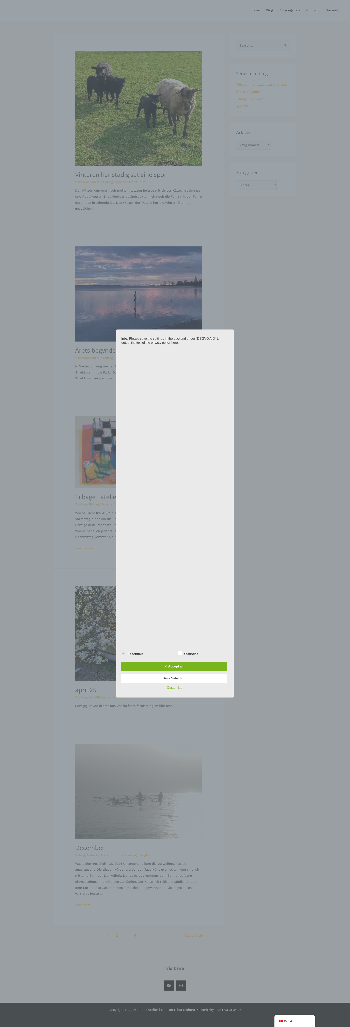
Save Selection (174, 678)
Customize (174, 687)
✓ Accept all (174, 666)
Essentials (135, 654)
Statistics (191, 654)
